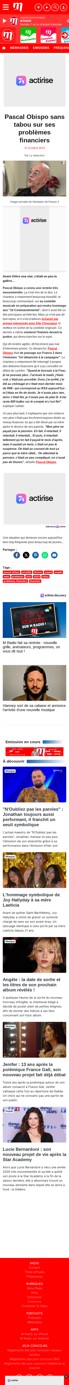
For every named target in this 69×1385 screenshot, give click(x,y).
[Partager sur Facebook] (16, 557)
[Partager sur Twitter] (25, 557)
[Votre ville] (38, 7)
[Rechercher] (55, 7)
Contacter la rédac (35, 1306)
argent (48, 572)
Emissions (41, 47)
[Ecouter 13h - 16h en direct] (34, 751)
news (6, 576)
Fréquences (34, 1276)
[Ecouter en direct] (47, 7)
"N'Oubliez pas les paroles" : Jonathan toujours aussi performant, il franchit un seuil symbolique (33, 817)
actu (28, 576)
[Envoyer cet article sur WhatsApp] (44, 557)
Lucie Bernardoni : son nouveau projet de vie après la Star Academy (34, 1154)
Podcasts (34, 1318)
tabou (45, 576)
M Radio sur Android (34, 1338)
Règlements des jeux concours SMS (34, 1359)
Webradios (19, 47)
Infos (34, 1292)
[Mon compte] (63, 7)
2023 (37, 576)
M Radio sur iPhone (34, 1334)
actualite (26, 572)
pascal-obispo (11, 572)
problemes (18, 576)
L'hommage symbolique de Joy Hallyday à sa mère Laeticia (31, 900)
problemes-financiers (15, 581)
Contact (34, 1267)
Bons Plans (34, 1288)
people (58, 572)
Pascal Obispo (46, 462)
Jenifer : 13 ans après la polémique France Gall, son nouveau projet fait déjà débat (34, 1069)
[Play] (5, 21)
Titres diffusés (35, 1272)
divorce (38, 572)
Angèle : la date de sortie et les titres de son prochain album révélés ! (31, 984)
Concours (34, 1301)
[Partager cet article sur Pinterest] (34, 557)
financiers (35, 581)
